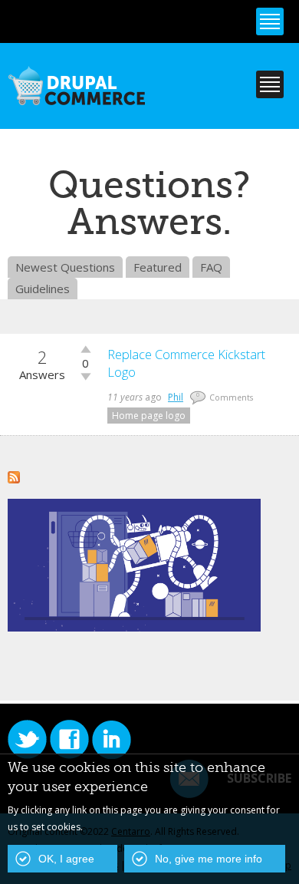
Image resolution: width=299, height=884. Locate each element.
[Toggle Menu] (270, 21)
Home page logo (149, 415)
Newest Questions (65, 267)
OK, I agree (66, 859)
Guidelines (42, 288)
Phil (175, 397)
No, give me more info (208, 859)
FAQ (211, 267)
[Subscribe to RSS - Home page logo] (14, 475)
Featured (157, 267)
